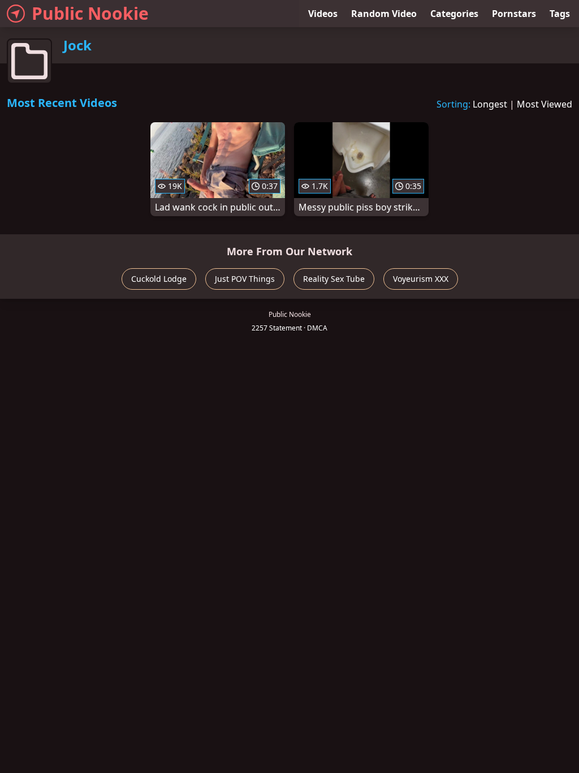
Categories (454, 13)
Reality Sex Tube (334, 278)
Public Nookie (90, 13)
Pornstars (514, 13)
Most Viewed (544, 104)
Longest (490, 104)
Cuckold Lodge (159, 278)
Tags (560, 13)
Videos (323, 13)
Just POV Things (245, 278)
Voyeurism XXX (420, 278)
